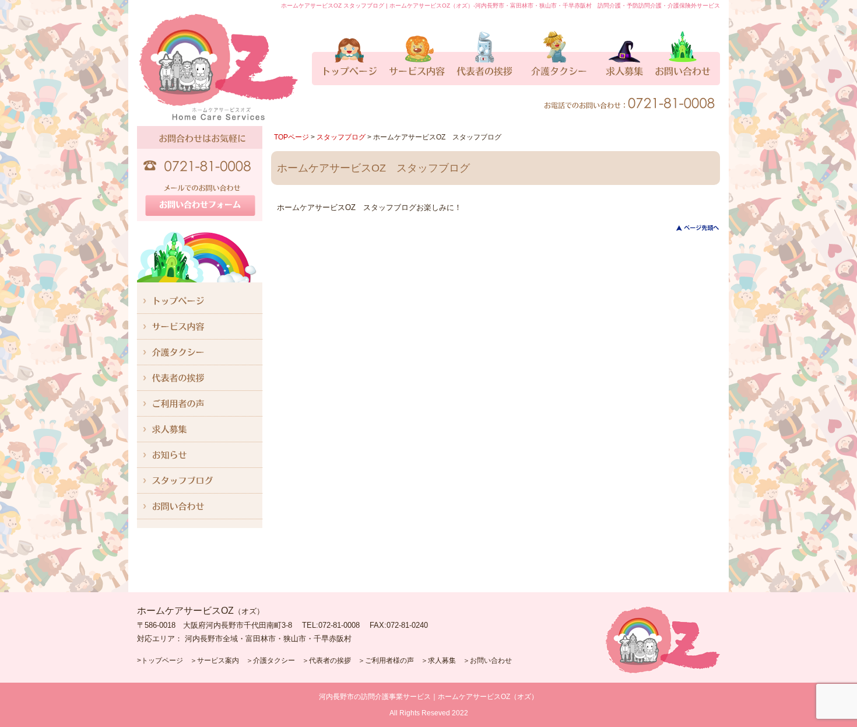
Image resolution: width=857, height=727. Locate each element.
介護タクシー (274, 660)
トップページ (162, 660)
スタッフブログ (341, 137)
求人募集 (442, 660)
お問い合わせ (491, 660)
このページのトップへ (690, 228)
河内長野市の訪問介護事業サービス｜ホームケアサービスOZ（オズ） (428, 697)
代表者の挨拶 (330, 660)
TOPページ (291, 137)
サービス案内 (218, 660)
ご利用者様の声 (389, 660)
